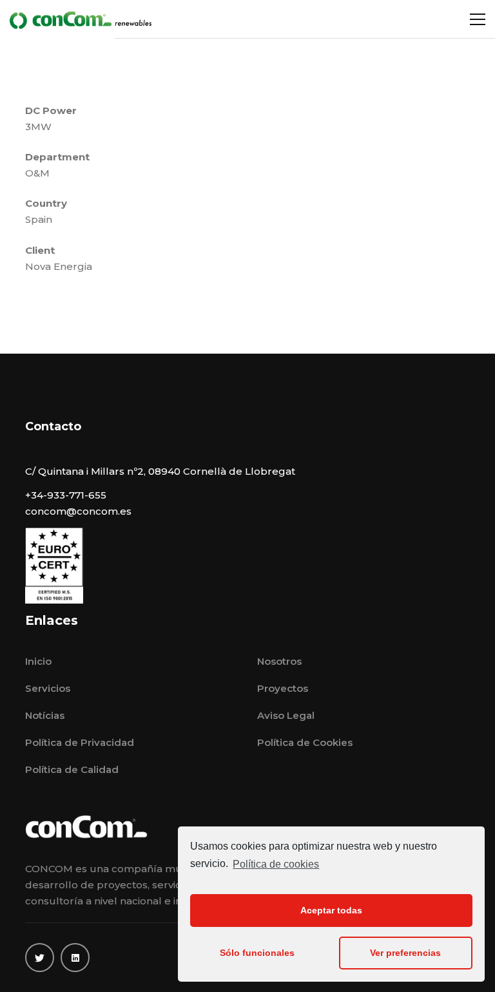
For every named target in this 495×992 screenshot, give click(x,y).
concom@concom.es (78, 511)
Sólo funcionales (257, 953)
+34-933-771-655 (65, 495)
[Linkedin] (75, 957)
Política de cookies (276, 864)
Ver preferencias (405, 953)
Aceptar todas (331, 910)
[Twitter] (39, 957)
